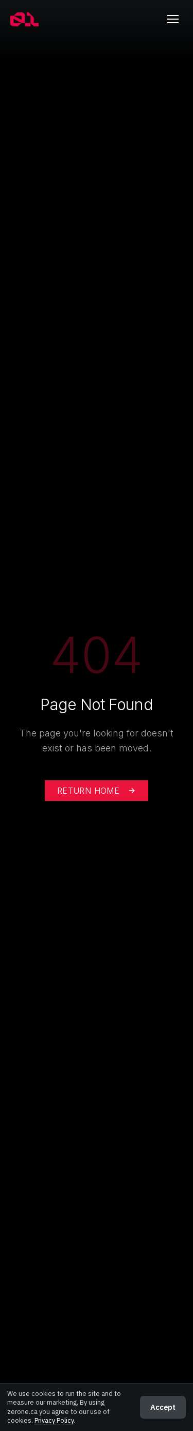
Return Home (88, 790)
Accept (163, 1407)
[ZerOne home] (24, 19)
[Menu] (173, 19)
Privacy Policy (54, 1420)
